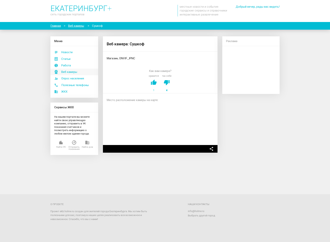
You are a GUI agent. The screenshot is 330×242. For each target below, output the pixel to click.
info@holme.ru (196, 211)
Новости (67, 52)
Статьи (65, 59)
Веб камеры (69, 72)
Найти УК (61, 147)
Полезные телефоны (75, 85)
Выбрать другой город (201, 215)
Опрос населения (72, 78)
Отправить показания (74, 148)
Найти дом (87, 147)
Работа (66, 65)
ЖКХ (64, 91)
